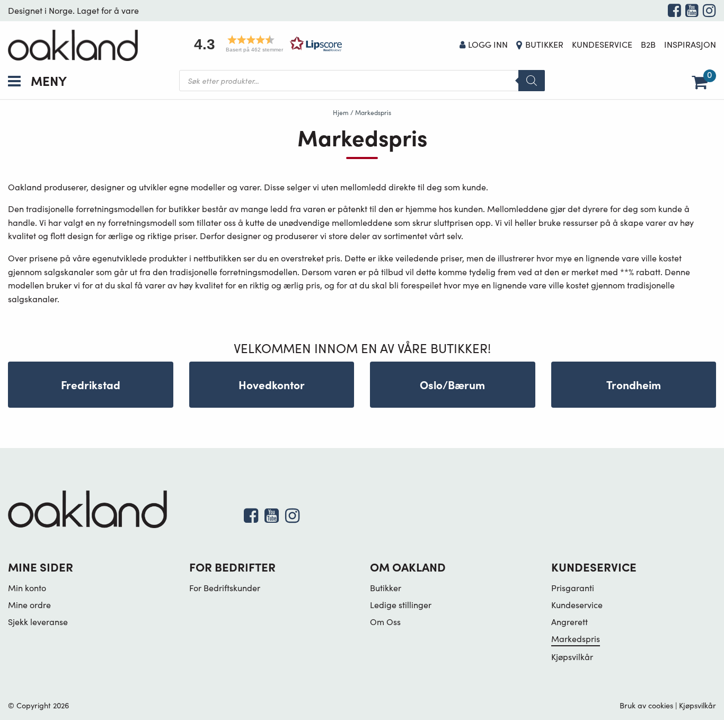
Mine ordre (29, 604)
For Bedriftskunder (224, 587)
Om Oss (385, 621)
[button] (264, 44)
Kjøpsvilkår (572, 656)
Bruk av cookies (646, 705)
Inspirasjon (690, 44)
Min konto (27, 587)
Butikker (544, 44)
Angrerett (569, 621)
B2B (648, 44)
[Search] (531, 80)
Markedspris (575, 638)
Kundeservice (602, 44)
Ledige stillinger (400, 604)
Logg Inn (488, 44)
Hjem (341, 112)
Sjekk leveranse (38, 621)
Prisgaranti (572, 587)
